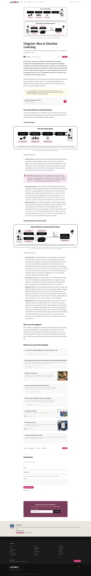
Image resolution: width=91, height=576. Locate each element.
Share (65, 56)
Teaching (60, 551)
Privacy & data (26, 490)
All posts (36, 546)
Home (21, 1)
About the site (13, 549)
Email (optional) (26, 472)
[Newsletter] (75, 2)
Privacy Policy (13, 553)
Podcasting (61, 553)
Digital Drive (61, 546)
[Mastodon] (28, 533)
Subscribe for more (19, 530)
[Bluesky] (26, 533)
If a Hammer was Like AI (42, 93)
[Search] (77, 2)
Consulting (61, 548)
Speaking (30, 1)
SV (72, 1)
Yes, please (56, 511)
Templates (44, 448)
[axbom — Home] (14, 2)
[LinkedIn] (31, 533)
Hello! (25, 1)
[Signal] (34, 533)
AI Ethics (38, 448)
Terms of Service (13, 554)
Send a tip (78, 561)
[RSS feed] (78, 566)
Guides (35, 553)
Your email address (34, 509)
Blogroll (11, 551)
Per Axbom (19, 525)
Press (37, 1)
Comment (25, 478)
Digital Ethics (31, 448)
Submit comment (28, 487)
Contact (41, 1)
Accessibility (36, 551)
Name (24, 467)
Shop (34, 1)
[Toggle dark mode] (80, 2)
